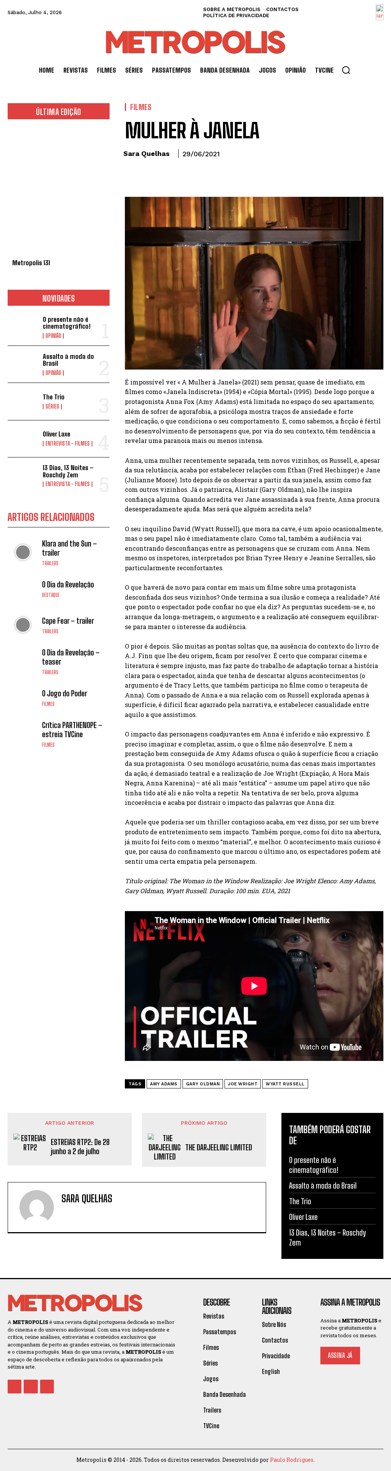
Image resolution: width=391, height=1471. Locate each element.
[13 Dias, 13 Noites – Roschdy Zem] (23, 476)
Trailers (50, 563)
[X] (150, 175)
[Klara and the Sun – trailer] (23, 552)
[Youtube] (47, 1386)
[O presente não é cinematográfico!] (23, 327)
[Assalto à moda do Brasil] (23, 364)
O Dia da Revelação (68, 584)
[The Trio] (23, 401)
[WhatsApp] (185, 175)
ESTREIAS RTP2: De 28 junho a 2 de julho (80, 1146)
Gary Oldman (203, 1084)
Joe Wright (242, 1084)
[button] (346, 70)
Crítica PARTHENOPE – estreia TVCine (72, 729)
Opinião (53, 336)
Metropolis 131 (31, 263)
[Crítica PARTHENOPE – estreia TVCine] (23, 734)
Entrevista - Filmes (67, 443)
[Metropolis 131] (59, 193)
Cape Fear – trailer (68, 620)
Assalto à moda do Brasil (68, 360)
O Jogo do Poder (64, 693)
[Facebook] (132, 175)
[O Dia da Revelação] (23, 588)
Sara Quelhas (146, 153)
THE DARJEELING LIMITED (218, 1147)
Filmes (48, 704)
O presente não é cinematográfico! (66, 323)
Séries (52, 406)
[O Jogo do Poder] (23, 698)
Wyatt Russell (285, 1084)
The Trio (54, 397)
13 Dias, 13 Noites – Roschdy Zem (68, 471)
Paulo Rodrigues (291, 1459)
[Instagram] (30, 1386)
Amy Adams (164, 1084)
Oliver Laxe (56, 434)
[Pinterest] (167, 175)
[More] (203, 175)
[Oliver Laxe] (23, 438)
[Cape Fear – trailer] (23, 625)
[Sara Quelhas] (36, 1207)
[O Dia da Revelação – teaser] (23, 661)
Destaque (51, 595)
